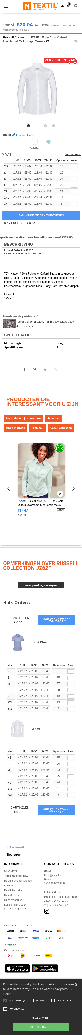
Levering (9, 885)
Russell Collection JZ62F (18, 250)
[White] (35, 142)
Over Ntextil (10, 871)
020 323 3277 (52, 892)
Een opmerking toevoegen (41, 585)
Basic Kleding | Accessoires (23, 418)
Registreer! (15, 854)
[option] (41, 88)
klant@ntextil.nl (53, 875)
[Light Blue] (48, 142)
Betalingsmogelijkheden (18, 880)
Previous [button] (9, 91)
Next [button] (76, 91)
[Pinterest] (45, 369)
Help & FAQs (11, 895)
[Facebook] (24, 369)
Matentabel (73, 154)
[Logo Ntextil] (40, 6)
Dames (37, 427)
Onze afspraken (13, 900)
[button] (62, 6)
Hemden (53, 418)
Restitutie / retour (14, 890)
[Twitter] (35, 369)
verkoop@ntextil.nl (54, 883)
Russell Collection (16, 37)
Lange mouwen (15, 427)
